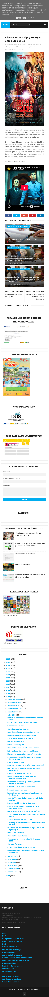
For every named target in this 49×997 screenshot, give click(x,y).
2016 (8, 690)
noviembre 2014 (15, 702)
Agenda (11, 47)
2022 (8, 672)
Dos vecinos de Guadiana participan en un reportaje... (25, 851)
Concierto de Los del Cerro (19, 773)
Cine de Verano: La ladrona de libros (23, 748)
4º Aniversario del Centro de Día (21, 847)
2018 (8, 684)
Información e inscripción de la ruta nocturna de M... (23, 807)
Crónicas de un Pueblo (12, 941)
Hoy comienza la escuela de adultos (22, 239)
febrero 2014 (13, 869)
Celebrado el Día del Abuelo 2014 (21, 735)
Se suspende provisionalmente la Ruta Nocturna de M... (24, 758)
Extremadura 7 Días (10, 947)
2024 (8, 665)
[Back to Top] (24, 994)
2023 (8, 668)
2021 (8, 675)
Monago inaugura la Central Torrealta (24, 754)
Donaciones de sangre (17, 790)
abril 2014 (12, 862)
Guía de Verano (10, 49)
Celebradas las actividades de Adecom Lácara (28, 534)
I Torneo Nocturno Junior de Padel (22, 723)
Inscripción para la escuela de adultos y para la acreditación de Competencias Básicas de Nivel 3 (24, 258)
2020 (8, 678)
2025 (8, 662)
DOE (4, 944)
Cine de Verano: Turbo (17, 836)
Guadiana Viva (8, 952)
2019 (8, 681)
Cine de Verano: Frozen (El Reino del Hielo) (25, 765)
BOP (4, 936)
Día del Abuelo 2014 (15, 741)
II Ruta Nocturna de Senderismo (21, 787)
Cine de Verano (35, 47)
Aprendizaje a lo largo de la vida (19, 226)
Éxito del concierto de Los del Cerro (22, 751)
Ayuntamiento (25, 47)
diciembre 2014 (14, 699)
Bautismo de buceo (15, 726)
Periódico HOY (8, 969)
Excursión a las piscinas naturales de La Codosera (24, 794)
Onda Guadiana (9, 963)
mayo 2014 (12, 859)
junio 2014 (12, 856)
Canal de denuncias (10, 982)
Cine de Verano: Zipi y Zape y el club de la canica (25, 799)
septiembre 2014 (15, 709)
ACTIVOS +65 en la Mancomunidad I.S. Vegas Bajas (26, 815)
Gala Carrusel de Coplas (17, 729)
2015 (8, 693)
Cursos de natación (15, 833)
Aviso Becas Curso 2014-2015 (19, 819)
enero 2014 (13, 872)
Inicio (5, 25)
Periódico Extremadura (12, 966)
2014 (8, 696)
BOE (4, 933)
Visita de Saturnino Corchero (20, 738)
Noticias (20, 49)
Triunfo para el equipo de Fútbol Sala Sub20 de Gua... (26, 824)
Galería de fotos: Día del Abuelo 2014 (23, 732)
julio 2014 (12, 715)
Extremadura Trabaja (11, 949)
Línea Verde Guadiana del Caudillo (17, 958)
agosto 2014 (13, 712)
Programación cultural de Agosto (22, 803)
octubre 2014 (13, 705)
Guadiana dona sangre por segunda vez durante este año (25, 783)
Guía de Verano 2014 (16, 844)
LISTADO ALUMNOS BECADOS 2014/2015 (23, 811)
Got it (31, 18)
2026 (8, 659)
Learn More (21, 18)
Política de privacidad (11, 979)
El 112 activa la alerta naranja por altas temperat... (23, 769)
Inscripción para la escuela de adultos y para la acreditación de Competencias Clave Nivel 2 (24, 279)
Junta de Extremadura (12, 955)
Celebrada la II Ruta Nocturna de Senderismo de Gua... (21, 778)
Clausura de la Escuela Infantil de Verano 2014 (25, 719)
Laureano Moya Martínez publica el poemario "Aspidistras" (30, 544)
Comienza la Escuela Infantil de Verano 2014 (24, 840)
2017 (8, 687)
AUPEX (17, 47)
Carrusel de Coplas (15, 745)
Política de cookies (10, 976)
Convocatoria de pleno (25, 554)
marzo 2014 (13, 865)
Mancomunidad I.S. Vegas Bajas (16, 960)
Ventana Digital (9, 971)
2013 (8, 876)
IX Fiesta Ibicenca (22, 564)
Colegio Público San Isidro (13, 939)
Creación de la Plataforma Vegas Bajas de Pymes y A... (25, 829)
